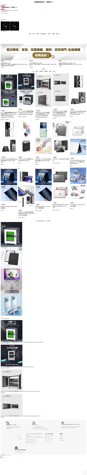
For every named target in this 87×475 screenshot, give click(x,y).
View (2, 67)
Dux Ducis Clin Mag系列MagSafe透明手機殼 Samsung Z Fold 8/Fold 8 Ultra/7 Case (78, 113)
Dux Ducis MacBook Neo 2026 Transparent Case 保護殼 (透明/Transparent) (77, 162)
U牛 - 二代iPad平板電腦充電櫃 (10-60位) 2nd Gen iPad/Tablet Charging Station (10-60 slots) (17, 366)
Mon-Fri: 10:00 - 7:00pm (49, 438)
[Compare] (2, 108)
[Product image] (26, 97)
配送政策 (61, 437)
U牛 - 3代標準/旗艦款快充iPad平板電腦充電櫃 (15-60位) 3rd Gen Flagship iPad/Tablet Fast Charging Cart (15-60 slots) (22, 342)
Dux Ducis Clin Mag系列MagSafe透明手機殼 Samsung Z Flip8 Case (9, 160)
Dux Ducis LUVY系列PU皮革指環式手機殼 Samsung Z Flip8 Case (43, 160)
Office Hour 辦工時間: (49, 433)
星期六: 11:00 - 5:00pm (48, 437)
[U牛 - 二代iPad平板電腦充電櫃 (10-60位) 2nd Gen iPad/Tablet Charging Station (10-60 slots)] (11, 355)
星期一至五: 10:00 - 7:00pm (49, 435)
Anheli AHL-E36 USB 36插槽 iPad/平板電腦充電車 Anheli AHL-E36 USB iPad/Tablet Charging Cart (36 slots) (20, 391)
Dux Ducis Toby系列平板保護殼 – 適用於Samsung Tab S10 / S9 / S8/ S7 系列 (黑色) (26, 214)
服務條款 (61, 433)
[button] (38, 111)
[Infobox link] (15, 425)
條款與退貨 (61, 440)
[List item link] (34, 438)
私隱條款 (61, 438)
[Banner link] (43, 269)
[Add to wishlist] (7, 108)
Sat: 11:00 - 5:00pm (48, 440)
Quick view (4, 108)
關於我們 (61, 435)
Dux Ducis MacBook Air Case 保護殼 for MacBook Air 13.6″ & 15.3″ (60, 206)
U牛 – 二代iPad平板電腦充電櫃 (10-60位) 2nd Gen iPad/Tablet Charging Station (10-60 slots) (25, 113)
